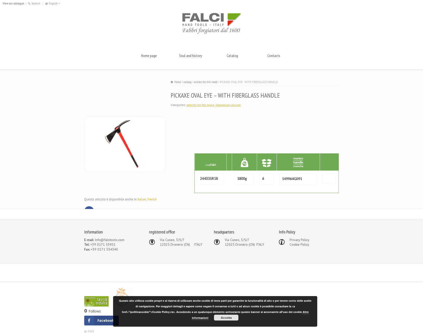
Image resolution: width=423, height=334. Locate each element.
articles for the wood (200, 105)
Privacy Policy (299, 240)
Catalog (232, 55)
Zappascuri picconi (228, 105)
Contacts (273, 55)
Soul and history (190, 55)
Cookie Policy (299, 244)
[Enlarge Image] (125, 119)
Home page (149, 55)
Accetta (226, 317)
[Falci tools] (211, 33)
